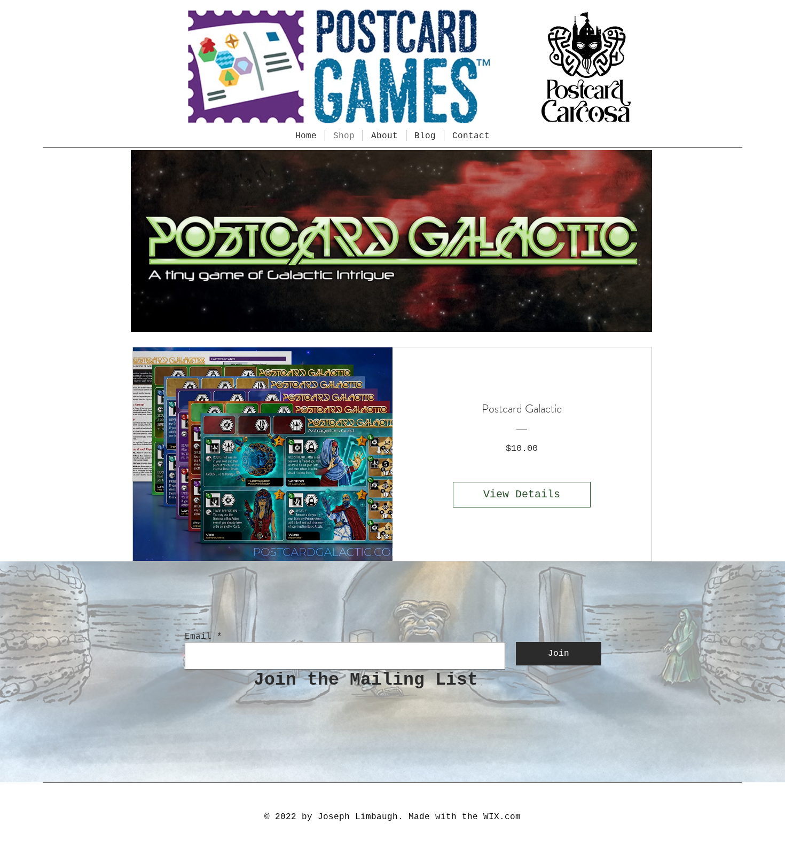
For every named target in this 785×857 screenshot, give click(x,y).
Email (198, 636)
